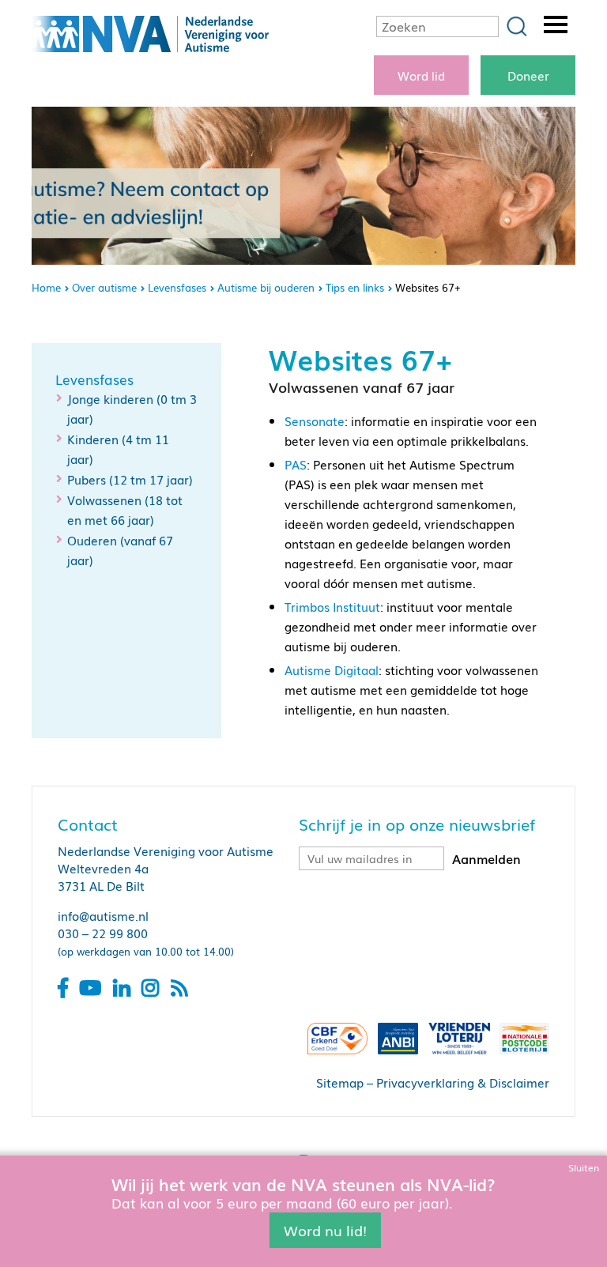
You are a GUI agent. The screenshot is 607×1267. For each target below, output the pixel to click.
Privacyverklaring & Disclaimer (462, 1082)
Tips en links (355, 287)
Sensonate (315, 420)
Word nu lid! (325, 1230)
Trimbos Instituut (332, 606)
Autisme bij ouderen (266, 287)
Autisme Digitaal (332, 669)
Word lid (421, 75)
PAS (296, 464)
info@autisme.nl (103, 915)
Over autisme (104, 287)
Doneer (528, 75)
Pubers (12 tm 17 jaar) (130, 479)
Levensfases (177, 287)
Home (46, 287)
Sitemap (340, 1082)
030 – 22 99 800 (103, 932)
